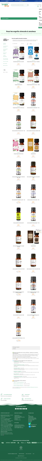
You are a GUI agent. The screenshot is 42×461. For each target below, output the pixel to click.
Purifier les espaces (4, 44)
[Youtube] (15, 408)
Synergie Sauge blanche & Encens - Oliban (33, 84)
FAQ (28, 415)
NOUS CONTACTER (28, 453)
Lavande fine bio (16, 361)
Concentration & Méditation (5, 46)
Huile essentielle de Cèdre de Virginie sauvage (18, 246)
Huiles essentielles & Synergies (6, 39)
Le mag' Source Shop (17, 419)
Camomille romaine (17, 368)
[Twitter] (24, 408)
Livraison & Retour (30, 417)
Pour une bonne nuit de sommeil (5, 59)
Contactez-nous (30, 416)
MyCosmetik (33, 129)
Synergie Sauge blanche (18, 84)
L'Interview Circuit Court (17, 426)
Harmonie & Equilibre (5, 53)
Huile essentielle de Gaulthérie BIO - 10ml (33, 107)
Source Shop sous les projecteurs (21, 440)
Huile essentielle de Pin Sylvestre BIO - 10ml (18, 130)
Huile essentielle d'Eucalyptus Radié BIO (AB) (33, 130)
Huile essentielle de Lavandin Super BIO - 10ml (33, 315)
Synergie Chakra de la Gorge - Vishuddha (33, 61)
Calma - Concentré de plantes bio (19, 382)
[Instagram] (17, 408)
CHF (21, 449)
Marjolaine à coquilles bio (18, 371)
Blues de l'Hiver (5, 65)
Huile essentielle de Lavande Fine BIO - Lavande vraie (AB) (18, 292)
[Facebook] (20, 408)
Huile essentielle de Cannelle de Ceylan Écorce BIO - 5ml (33, 292)
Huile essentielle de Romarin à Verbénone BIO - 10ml (18, 177)
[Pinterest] (26, 408)
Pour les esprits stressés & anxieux (5, 50)
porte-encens (35, 387)
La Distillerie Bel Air (33, 106)
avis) (22, 1)
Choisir (34, 43)
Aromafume (18, 60)
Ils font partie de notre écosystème (19, 425)
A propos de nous (16, 415)
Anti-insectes (5, 63)
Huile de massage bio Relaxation (18, 385)
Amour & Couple (5, 61)
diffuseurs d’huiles (30, 387)
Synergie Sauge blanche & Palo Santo (18, 107)
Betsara (18, 221)
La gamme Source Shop (17, 416)
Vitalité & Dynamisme (5, 56)
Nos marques (30, 420)
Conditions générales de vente (12, 453)
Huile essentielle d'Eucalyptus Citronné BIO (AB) (33, 177)
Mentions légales (21, 453)
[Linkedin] (23, 408)
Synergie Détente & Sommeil (18, 376)
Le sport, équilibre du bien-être (18, 427)
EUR (20, 449)
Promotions (30, 421)
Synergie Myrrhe (33, 153)
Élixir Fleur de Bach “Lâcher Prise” (18, 383)
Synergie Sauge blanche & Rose (18, 153)
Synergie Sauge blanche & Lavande (18, 61)
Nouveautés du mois (31, 419)
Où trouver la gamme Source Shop (19, 417)
